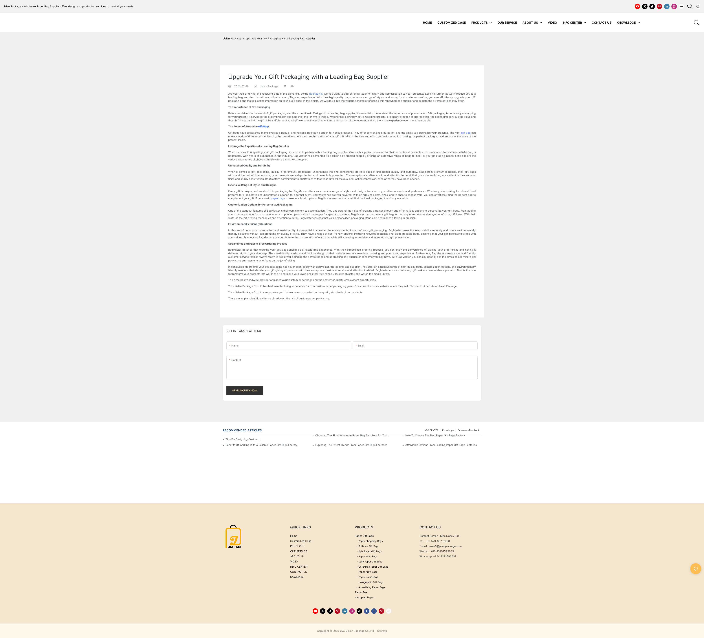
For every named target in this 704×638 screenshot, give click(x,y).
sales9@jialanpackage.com (445, 546)
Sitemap (381, 630)
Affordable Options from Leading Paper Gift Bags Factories (441, 444)
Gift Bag (263, 126)
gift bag (466, 132)
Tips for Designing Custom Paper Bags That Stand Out (243, 439)
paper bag (277, 198)
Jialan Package (232, 38)
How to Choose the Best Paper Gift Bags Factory (435, 435)
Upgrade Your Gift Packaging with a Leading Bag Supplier (280, 38)
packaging (315, 93)
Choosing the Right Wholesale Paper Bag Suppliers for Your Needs (353, 435)
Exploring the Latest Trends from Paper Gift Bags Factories (351, 444)
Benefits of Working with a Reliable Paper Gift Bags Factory (261, 444)
